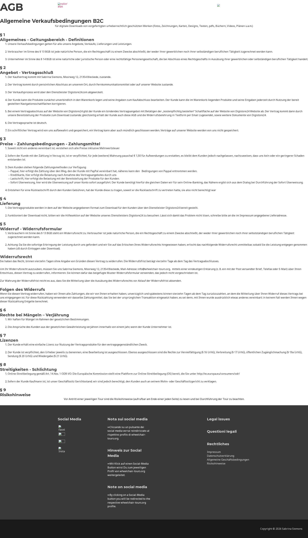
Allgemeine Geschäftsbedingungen (228, 459)
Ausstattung (172, 9)
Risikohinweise (216, 463)
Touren (152, 9)
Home (139, 9)
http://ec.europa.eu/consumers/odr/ (218, 373)
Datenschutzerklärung (220, 456)
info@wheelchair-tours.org (154, 269)
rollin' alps (67, 10)
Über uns (193, 9)
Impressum (214, 452)
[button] (246, 9)
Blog (209, 9)
